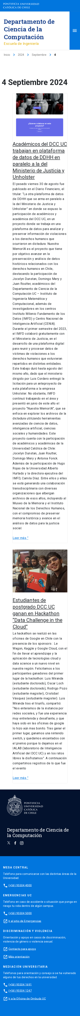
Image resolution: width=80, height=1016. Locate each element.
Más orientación (19, 956)
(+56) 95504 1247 (20, 990)
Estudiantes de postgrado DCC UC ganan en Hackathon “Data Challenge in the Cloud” (37, 613)
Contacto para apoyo (22, 948)
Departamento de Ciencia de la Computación (29, 29)
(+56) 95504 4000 (20, 885)
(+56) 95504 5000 (20, 913)
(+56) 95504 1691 (20, 984)
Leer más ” (20, 537)
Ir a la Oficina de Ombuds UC (27, 998)
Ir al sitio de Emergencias (25, 920)
